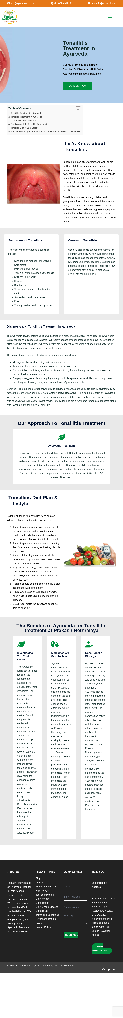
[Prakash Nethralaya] (9, 16)
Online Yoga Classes (47, 907)
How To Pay (42, 890)
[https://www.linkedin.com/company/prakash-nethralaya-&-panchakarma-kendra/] (109, 969)
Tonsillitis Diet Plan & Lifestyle (25, 127)
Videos (39, 882)
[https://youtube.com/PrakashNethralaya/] (114, 969)
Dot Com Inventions (64, 965)
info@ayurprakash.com (22, 3)
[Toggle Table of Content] (76, 108)
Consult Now (77, 85)
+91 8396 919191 (63, 3)
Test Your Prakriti (45, 894)
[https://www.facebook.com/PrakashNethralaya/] (103, 969)
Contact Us (42, 911)
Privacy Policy (43, 927)
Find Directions (99, 948)
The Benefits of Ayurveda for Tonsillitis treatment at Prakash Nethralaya (45, 131)
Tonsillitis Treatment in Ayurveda (26, 113)
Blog (38, 878)
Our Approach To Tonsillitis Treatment (29, 124)
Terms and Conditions (47, 915)
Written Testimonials (46, 886)
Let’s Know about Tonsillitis (24, 120)
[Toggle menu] (109, 17)
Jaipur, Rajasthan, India (103, 3)
